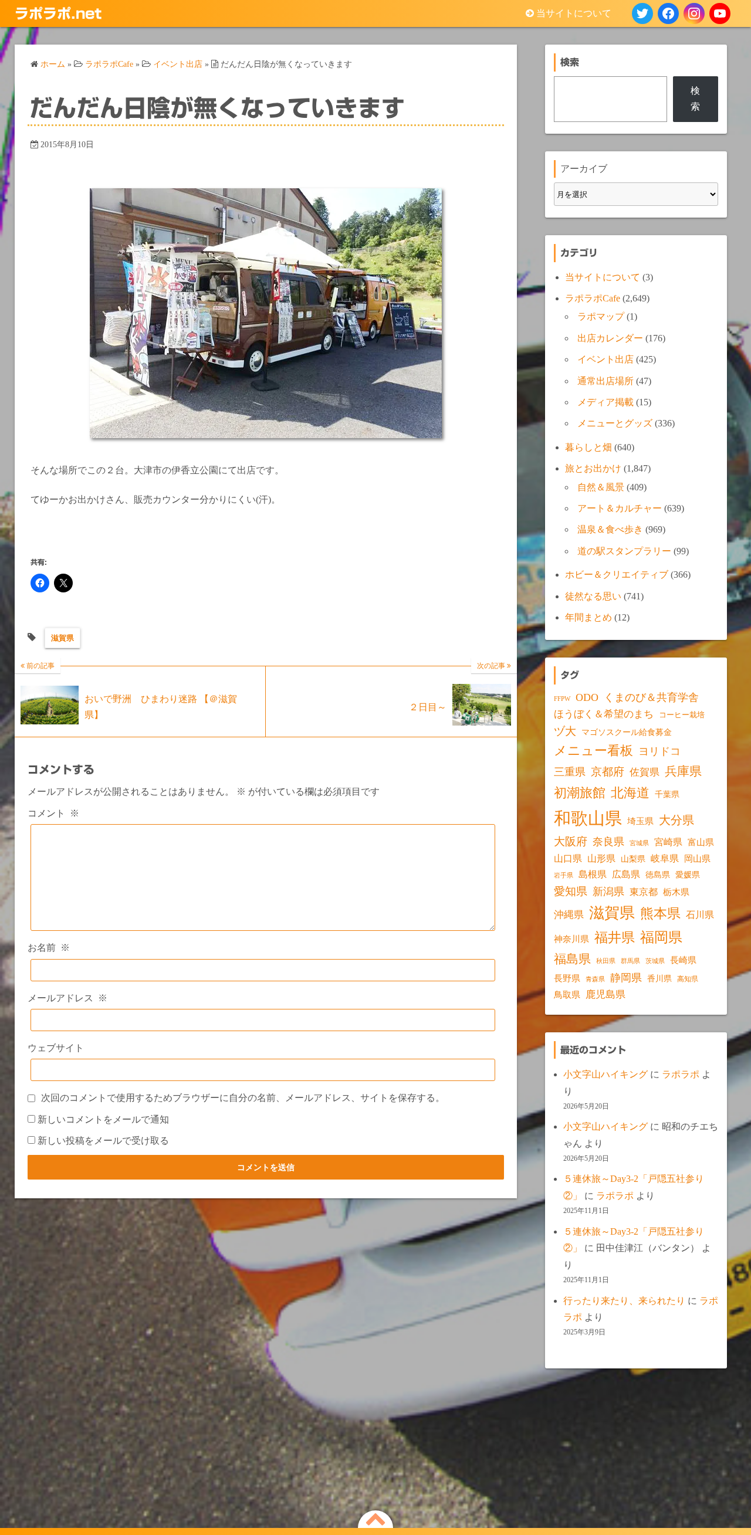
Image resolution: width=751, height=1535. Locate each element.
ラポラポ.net (58, 13)
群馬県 (630, 961)
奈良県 (608, 842)
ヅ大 (565, 731)
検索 (695, 98)
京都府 (607, 771)
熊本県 (660, 913)
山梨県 (633, 859)
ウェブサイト (56, 1048)
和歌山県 (588, 818)
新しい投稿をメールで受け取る (103, 1141)
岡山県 (697, 858)
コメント (53, 813)
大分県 (676, 820)
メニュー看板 (593, 750)
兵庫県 (683, 771)
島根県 (593, 874)
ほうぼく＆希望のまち (604, 714)
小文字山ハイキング (605, 1074)
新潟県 (608, 891)
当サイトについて (573, 13)
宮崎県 (668, 842)
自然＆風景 (600, 487)
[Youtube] (719, 13)
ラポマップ (600, 316)
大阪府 (570, 841)
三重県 (570, 772)
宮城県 (639, 843)
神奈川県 (571, 939)
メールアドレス (67, 998)
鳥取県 (567, 994)
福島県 (572, 959)
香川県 (659, 978)
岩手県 (563, 875)
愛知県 (570, 891)
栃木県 (676, 892)
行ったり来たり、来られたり (624, 1301)
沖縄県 (569, 914)
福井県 (614, 937)
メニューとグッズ (614, 423)
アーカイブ (583, 169)
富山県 (701, 842)
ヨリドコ (659, 751)
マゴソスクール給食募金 (626, 732)
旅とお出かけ (593, 468)
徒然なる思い (593, 596)
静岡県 (626, 978)
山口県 (568, 858)
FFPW (562, 698)
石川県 (700, 915)
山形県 (601, 858)
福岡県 (661, 937)
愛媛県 (687, 874)
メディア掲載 (605, 402)
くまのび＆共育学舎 (651, 697)
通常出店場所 (605, 381)
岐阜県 (665, 858)
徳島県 (657, 874)
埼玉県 (640, 821)
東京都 (644, 892)
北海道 (630, 792)
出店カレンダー (610, 338)
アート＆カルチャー (619, 508)
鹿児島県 (605, 994)
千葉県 (667, 794)
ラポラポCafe (592, 298)
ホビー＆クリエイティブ (616, 575)
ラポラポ (680, 1074)
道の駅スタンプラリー (624, 551)
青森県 (595, 979)
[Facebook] (668, 13)
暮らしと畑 (588, 447)
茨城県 (655, 961)
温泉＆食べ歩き (610, 529)
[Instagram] (694, 13)
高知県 (687, 979)
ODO (587, 697)
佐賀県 (644, 772)
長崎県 (683, 960)
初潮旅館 (579, 792)
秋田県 (605, 961)
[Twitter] (642, 13)
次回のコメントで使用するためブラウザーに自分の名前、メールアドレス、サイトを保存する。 (243, 1098)
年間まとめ (588, 617)
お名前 (49, 948)
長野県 (567, 978)
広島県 (626, 874)
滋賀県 (62, 637)
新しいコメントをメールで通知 (103, 1119)
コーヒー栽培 (682, 714)
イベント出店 (605, 359)
